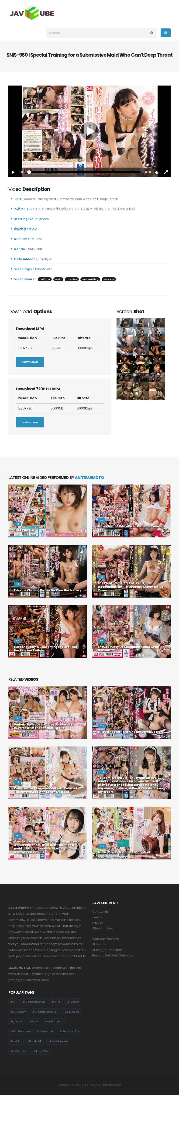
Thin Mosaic (43, 269)
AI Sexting (99, 944)
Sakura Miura (42, 1051)
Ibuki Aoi (16, 1041)
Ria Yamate (18, 1051)
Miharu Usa (45, 1031)
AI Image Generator (107, 950)
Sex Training (90, 279)
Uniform (45, 279)
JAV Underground (44, 1012)
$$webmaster (103, 928)
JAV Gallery (18, 1012)
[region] (89, 131)
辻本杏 (34, 229)
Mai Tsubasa (53, 1021)
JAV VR (33, 1021)
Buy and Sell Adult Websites (112, 955)
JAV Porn (16, 1021)
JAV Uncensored (33, 1002)
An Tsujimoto (40, 219)
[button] (156, 172)
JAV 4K (56, 1002)
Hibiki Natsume (20, 1031)
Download (30, 362)
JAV (13, 1002)
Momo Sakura (57, 1041)
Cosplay (72, 279)
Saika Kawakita (70, 1031)
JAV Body (73, 1002)
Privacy (97, 923)
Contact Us (100, 912)
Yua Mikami (71, 1012)
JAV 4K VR (35, 1041)
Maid (58, 279)
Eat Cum (108, 279)
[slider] (85, 172)
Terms (97, 917)
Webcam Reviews (105, 939)
